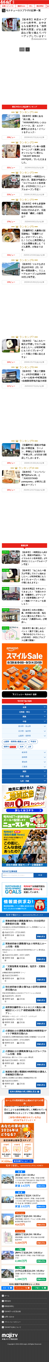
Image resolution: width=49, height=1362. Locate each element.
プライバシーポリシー (12, 1322)
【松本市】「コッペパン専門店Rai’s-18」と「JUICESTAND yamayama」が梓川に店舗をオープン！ (33, 478)
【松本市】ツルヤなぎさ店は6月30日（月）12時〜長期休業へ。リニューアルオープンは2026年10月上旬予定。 (33, 270)
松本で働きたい (13, 915)
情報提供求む (9, 1306)
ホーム (6, 1296)
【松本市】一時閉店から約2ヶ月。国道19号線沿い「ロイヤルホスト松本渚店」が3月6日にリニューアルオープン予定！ (34, 183)
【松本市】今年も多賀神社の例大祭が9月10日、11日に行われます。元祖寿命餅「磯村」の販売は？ (33, 210)
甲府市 (33, 742)
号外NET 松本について (12, 1327)
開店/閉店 (40, 6)
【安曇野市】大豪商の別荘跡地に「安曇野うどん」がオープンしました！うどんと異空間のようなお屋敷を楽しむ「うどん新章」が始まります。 (33, 240)
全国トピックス (7, 6)
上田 (29, 747)
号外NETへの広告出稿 (12, 1311)
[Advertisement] (24, 79)
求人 (31, 6)
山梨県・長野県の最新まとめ (15, 742)
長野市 (9, 747)
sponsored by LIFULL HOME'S (31, 1166)
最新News (21, 6)
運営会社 (7, 1301)
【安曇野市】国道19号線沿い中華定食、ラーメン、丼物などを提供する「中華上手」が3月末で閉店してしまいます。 (34, 451)
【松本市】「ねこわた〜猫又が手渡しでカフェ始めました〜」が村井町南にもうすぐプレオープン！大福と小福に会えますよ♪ (33, 576)
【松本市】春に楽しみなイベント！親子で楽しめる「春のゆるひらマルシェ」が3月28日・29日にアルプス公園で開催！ (33, 634)
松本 (22, 747)
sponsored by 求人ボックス (33, 915)
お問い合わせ (9, 1317)
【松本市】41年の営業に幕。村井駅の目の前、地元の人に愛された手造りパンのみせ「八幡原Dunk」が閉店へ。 (34, 616)
